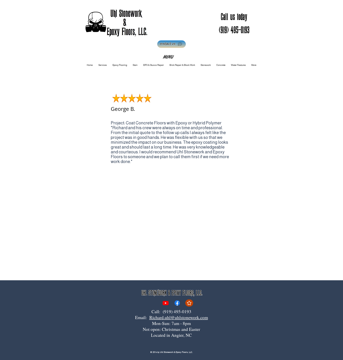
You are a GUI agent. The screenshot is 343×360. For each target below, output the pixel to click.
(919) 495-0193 (177, 311)
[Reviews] (189, 303)
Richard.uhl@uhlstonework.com (178, 317)
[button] (120, 65)
